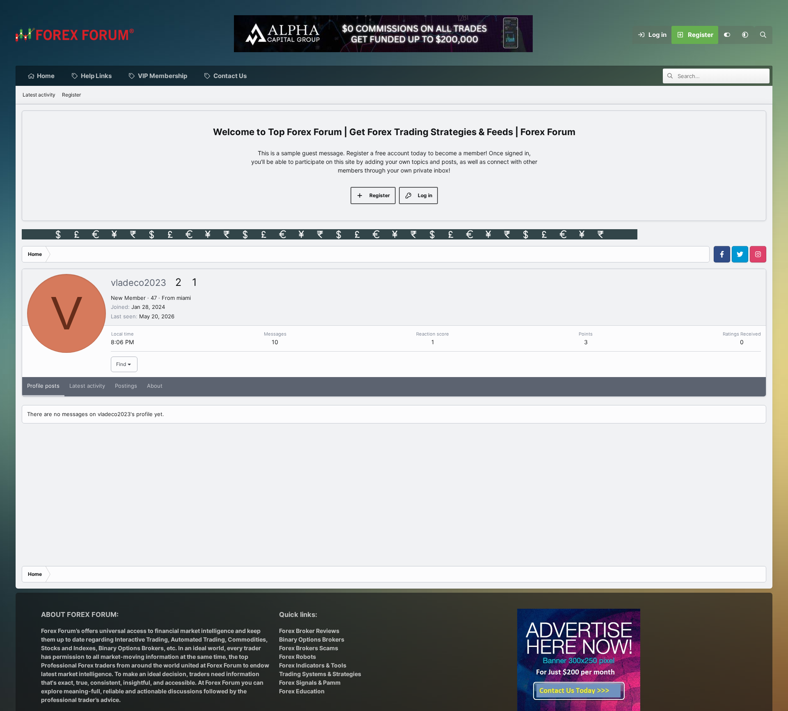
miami (183, 298)
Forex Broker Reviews (309, 630)
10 (275, 341)
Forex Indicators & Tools (312, 665)
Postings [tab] (126, 385)
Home (46, 76)
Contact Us (230, 76)
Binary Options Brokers (130, 647)
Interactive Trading (141, 639)
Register (71, 95)
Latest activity (39, 95)
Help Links (96, 76)
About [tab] (155, 385)
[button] (745, 35)
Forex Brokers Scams (308, 647)
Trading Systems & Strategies (320, 673)
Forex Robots (297, 656)
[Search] (763, 35)
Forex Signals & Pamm (310, 682)
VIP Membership (162, 76)
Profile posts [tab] (43, 385)
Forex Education (302, 691)
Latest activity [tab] (87, 385)
